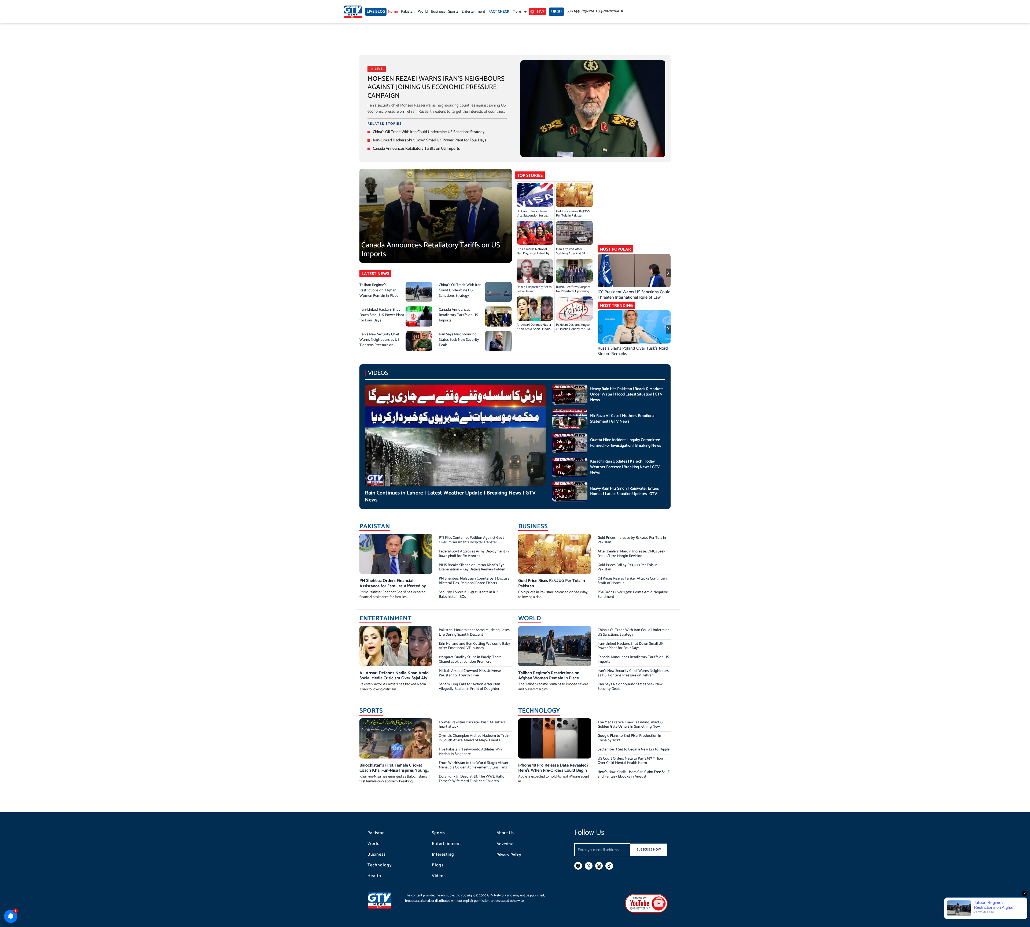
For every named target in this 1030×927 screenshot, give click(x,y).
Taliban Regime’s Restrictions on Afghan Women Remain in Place (378, 290)
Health (374, 876)
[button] (668, 273)
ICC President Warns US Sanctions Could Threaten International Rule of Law (634, 294)
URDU (556, 11)
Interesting (443, 854)
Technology (379, 865)
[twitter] (589, 866)
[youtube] (646, 903)
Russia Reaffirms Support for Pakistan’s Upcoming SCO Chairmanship (573, 291)
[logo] (353, 11)
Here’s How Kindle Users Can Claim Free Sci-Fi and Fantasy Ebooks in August (634, 774)
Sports (453, 12)
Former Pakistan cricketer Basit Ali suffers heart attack (472, 724)
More (517, 12)
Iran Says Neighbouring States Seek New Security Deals (459, 339)
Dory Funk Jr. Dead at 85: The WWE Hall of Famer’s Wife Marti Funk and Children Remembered (472, 781)
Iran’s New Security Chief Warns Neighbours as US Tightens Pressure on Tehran (379, 342)
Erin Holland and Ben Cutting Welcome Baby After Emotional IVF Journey (474, 646)
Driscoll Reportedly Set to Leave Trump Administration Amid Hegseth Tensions (534, 293)
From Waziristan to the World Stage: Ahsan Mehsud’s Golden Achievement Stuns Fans (473, 765)
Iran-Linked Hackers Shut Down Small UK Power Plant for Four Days (429, 140)
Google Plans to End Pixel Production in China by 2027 (629, 738)
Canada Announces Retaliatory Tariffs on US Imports (416, 148)
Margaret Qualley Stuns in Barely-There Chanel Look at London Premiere (470, 659)
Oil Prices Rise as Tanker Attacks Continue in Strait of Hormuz (633, 581)
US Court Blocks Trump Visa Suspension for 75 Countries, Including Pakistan (532, 218)
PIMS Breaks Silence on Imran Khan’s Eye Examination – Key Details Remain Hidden (472, 567)
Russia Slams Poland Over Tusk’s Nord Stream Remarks (633, 351)
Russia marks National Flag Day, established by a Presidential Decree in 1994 (535, 253)
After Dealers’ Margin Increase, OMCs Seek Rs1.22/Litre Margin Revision (631, 553)
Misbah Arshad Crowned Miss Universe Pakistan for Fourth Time (470, 673)
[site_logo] (383, 900)
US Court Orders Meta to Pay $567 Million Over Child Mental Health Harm (630, 761)
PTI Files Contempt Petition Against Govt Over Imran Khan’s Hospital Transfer (471, 540)
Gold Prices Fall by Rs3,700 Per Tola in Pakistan (627, 567)
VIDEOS (378, 373)
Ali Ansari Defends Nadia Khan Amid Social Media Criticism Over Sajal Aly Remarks (534, 331)
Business (438, 12)
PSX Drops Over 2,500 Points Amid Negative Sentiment (633, 594)
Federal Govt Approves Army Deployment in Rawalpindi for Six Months (474, 553)
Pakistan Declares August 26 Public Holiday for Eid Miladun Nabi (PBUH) (573, 329)
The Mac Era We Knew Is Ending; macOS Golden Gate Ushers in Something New (630, 724)
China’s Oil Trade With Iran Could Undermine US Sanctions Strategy (428, 132)
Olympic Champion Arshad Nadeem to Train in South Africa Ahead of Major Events (474, 738)
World (423, 12)
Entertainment (473, 12)
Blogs (438, 865)
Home (393, 12)
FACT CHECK (498, 12)
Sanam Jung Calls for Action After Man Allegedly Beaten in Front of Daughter (469, 686)
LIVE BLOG (376, 12)
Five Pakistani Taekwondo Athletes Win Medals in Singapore (470, 751)
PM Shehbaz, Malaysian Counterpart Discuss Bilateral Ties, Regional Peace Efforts (474, 581)
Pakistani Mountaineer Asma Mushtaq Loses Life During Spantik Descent (474, 632)
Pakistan (408, 12)
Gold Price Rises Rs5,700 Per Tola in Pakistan (573, 213)
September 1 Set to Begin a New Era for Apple (634, 749)
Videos (439, 876)
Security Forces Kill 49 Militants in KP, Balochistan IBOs (468, 594)
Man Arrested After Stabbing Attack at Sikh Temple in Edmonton (572, 253)
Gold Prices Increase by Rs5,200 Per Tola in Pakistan (632, 540)
